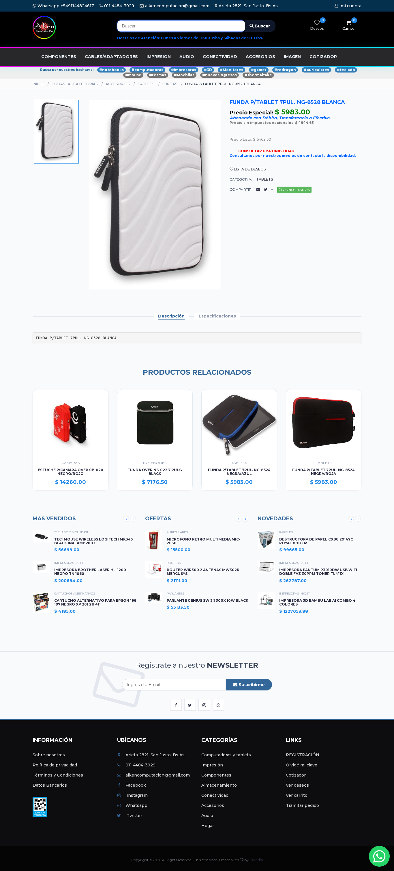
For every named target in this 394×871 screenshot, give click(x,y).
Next (133, 519)
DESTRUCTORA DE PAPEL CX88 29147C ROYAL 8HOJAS (316, 541)
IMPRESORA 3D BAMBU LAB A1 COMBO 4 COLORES (317, 602)
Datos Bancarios (50, 785)
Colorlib (256, 860)
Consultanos (296, 189)
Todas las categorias (74, 84)
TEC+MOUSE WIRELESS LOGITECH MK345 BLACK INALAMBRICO (93, 541)
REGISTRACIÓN (302, 754)
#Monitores (231, 70)
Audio (207, 815)
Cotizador (296, 775)
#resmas (157, 75)
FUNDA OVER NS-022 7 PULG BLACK (154, 472)
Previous (126, 519)
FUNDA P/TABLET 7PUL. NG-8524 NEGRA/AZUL (239, 472)
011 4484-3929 (119, 5)
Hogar (207, 825)
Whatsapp (136, 805)
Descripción (171, 316)
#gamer (259, 70)
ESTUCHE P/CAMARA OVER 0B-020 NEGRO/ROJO (70, 472)
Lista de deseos (249, 169)
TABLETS (146, 84)
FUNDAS (169, 84)
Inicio (38, 84)
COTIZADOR (323, 56)
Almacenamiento (219, 785)
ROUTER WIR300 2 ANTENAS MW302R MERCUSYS (203, 572)
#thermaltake (258, 75)
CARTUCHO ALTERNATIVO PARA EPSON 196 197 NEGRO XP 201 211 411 (95, 602)
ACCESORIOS (260, 56)
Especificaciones (217, 316)
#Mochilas (184, 75)
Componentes (216, 775)
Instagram (136, 795)
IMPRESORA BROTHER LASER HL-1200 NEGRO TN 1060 (90, 572)
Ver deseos (297, 785)
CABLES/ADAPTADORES (111, 56)
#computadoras (147, 70)
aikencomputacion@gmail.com (177, 5)
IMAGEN (292, 56)
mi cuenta (351, 5)
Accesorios (212, 805)
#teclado (346, 70)
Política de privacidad (55, 765)
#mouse (133, 75)
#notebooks (111, 70)
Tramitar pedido (302, 805)
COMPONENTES (58, 56)
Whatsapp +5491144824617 (65, 5)
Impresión (212, 765)
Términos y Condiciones (58, 775)
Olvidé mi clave (301, 765)
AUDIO (186, 56)
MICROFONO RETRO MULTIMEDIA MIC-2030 (203, 541)
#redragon (285, 70)
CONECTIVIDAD (220, 56)
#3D (208, 70)
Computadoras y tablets (226, 754)
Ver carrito (296, 795)
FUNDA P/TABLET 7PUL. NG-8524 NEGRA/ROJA (323, 472)
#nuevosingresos (219, 75)
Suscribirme (251, 684)
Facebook (135, 785)
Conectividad (214, 795)
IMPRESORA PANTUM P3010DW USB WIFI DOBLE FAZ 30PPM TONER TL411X (318, 572)
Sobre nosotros (49, 754)
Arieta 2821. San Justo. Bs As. (249, 5)
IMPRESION (159, 56)
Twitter (133, 815)
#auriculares (316, 70)
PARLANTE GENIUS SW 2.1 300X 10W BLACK (207, 600)
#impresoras (183, 70)
